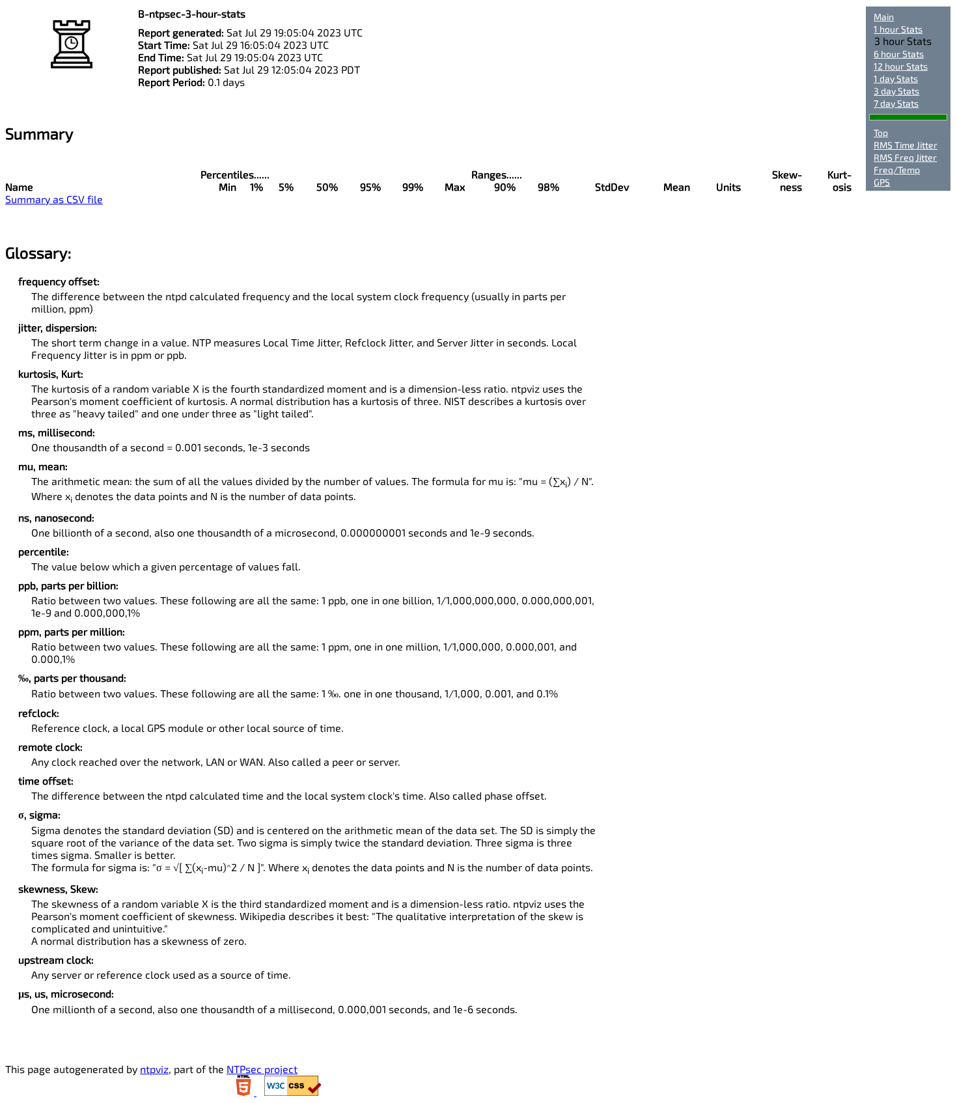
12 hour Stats (901, 66)
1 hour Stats (898, 29)
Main (884, 16)
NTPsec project (262, 1069)
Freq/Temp (897, 169)
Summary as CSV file (54, 199)
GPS (882, 182)
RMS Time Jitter (905, 144)
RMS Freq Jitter (905, 157)
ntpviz (154, 1069)
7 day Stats (896, 103)
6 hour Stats (899, 53)
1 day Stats (896, 78)
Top (881, 132)
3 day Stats (896, 90)
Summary (39, 133)
